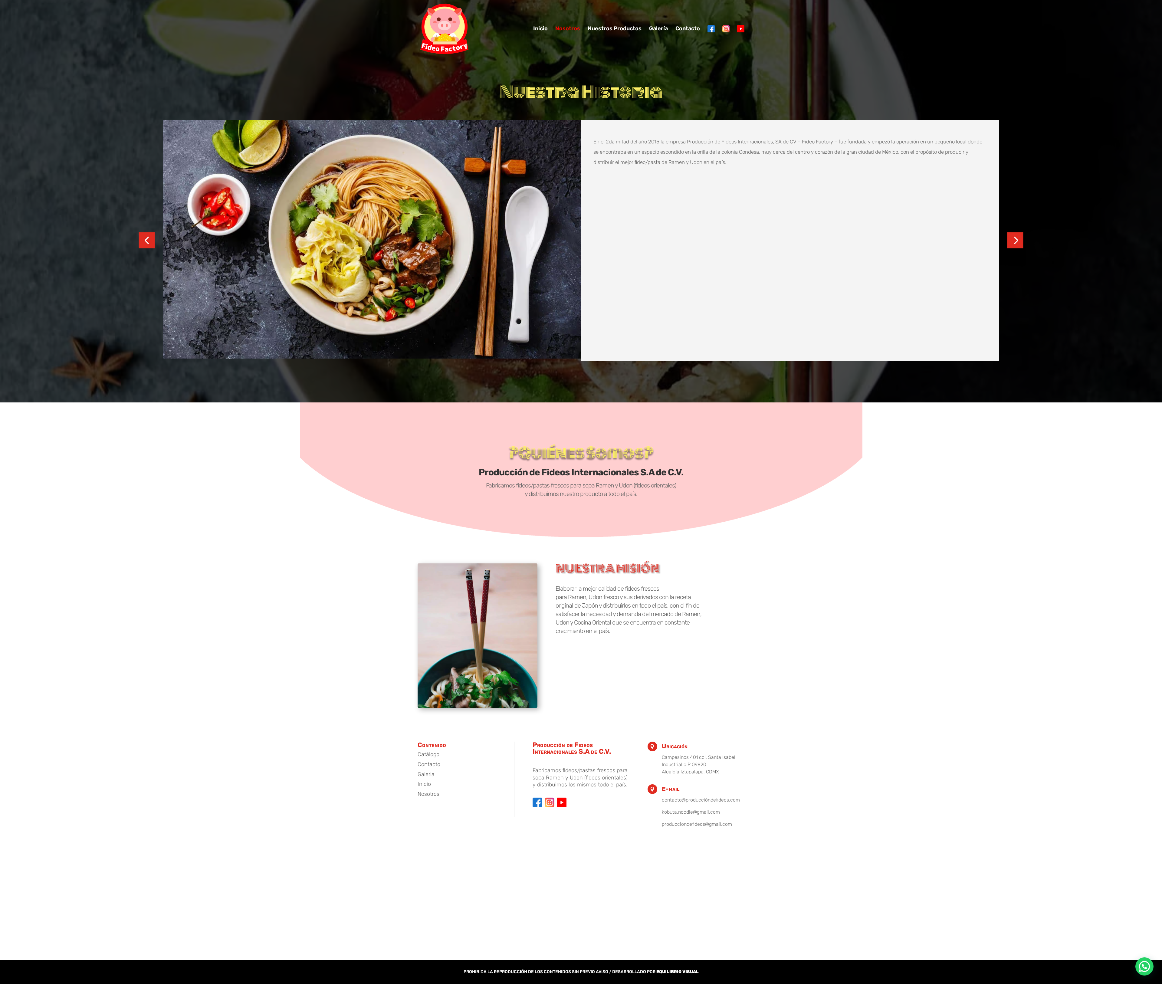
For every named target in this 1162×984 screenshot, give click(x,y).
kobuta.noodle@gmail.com (691, 812)
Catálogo (428, 754)
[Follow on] (537, 802)
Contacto (687, 29)
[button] (147, 240)
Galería (658, 29)
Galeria (426, 774)
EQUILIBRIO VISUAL (677, 971)
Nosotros (567, 29)
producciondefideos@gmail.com (697, 824)
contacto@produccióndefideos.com (701, 800)
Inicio (540, 29)
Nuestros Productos (615, 29)
